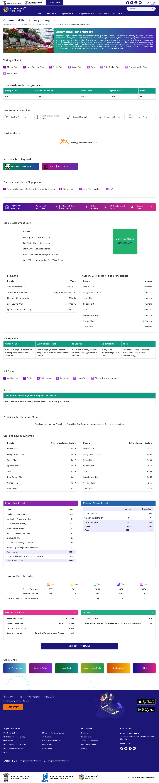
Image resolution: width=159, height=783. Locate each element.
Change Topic (49, 20)
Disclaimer (85, 733)
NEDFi (5, 753)
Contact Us (117, 13)
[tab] (40, 503)
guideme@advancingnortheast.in (56, 761)
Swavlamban (47, 749)
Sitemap (84, 749)
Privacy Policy (86, 737)
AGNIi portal (46, 737)
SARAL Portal (54, 2)
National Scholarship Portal (13, 749)
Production (55, 24)
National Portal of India (51, 741)
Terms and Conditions (89, 741)
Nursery (65, 24)
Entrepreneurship (85, 14)
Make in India (47, 745)
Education (50, 14)
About (39, 13)
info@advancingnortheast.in (30, 761)
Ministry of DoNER (10, 733)
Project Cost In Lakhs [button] (15, 503)
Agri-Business (42, 24)
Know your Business (26, 24)
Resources (103, 14)
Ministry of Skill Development (53, 733)
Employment (66, 14)
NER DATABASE (125, 243)
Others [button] (86, 612)
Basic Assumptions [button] (14, 612)
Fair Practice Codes (88, 745)
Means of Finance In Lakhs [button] (96, 503)
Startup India (8, 741)
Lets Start (13, 707)
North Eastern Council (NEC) (14, 737)
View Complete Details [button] (79, 646)
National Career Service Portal (14, 745)
